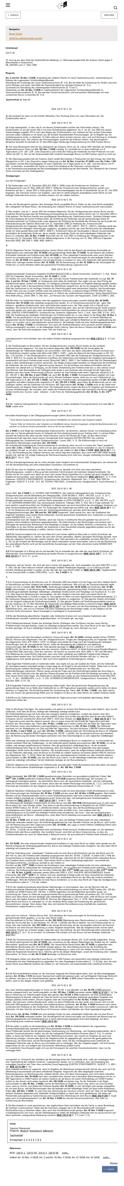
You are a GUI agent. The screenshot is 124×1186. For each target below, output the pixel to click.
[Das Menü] (8, 5)
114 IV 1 (42, 1152)
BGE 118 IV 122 (51, 606)
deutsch (24, 1130)
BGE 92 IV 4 (83, 719)
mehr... (65, 1152)
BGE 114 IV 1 (12, 556)
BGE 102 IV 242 (100, 1096)
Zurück (111, 1169)
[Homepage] (62, 5)
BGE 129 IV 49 (102, 450)
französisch (36, 1130)
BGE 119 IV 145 (91, 553)
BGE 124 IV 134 (47, 800)
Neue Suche (15, 33)
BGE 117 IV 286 (17, 1067)
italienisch (48, 1130)
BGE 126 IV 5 (95, 477)
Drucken (109, 15)
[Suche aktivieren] (115, 8)
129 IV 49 (32, 1152)
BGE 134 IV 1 (97, 338)
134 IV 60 (53, 1152)
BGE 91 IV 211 (100, 992)
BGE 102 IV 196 (92, 570)
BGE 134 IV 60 (49, 1021)
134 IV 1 (20, 1152)
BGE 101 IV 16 (102, 719)
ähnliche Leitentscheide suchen (25, 38)
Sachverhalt (16, 1135)
